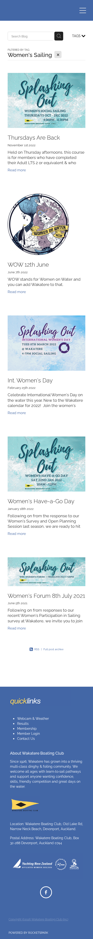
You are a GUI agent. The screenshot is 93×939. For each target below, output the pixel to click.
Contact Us (26, 738)
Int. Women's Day (30, 380)
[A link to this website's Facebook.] (46, 892)
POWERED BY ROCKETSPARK (28, 932)
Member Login (28, 733)
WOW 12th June (28, 264)
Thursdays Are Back (34, 137)
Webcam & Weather (33, 718)
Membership (27, 728)
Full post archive (53, 649)
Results (23, 723)
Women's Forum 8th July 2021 (46, 595)
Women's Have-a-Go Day (41, 501)
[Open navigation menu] (82, 10)
